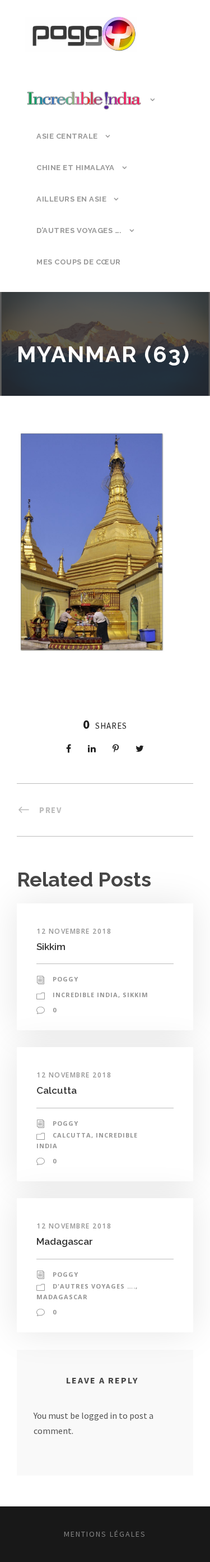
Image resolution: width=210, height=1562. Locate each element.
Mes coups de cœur (78, 262)
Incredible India (85, 994)
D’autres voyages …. (79, 230)
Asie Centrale (67, 136)
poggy (65, 979)
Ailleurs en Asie (71, 199)
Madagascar (64, 1241)
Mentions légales (105, 1534)
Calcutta (56, 1090)
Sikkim (51, 946)
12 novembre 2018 (73, 931)
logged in (99, 1415)
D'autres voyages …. (94, 1286)
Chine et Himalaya (75, 167)
